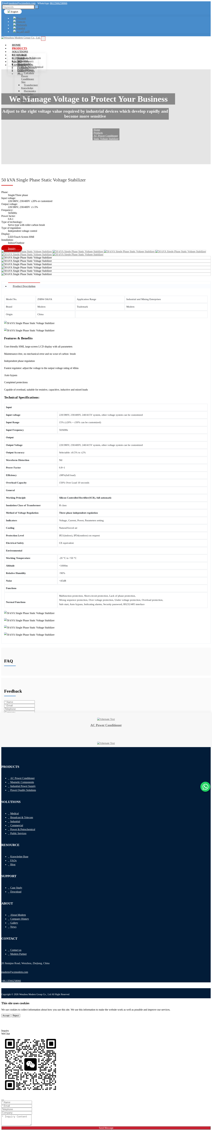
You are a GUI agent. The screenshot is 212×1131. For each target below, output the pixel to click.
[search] (36, 7)
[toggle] (43, 38)
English (14, 12)
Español (20, 28)
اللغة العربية (23, 31)
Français (20, 21)
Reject (16, 1015)
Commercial (16, 825)
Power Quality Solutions (23, 790)
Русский (21, 18)
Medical (21, 55)
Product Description (24, 286)
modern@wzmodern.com (22, 3)
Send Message (106, 1128)
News (20, 73)
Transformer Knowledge (29, 86)
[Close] (2, 1100)
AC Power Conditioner (22, 778)
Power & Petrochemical (22, 829)
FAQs (13, 860)
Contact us (23, 68)
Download (15, 891)
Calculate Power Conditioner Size (27, 77)
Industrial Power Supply (23, 786)
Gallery (14, 922)
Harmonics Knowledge (28, 92)
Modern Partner (26, 71)
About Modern (25, 64)
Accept (6, 1015)
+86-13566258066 (11, 980)
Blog (12, 864)
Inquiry (12, 248)
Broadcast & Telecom (21, 817)
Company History (19, 918)
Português (21, 25)
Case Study (23, 61)
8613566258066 (58, 3)
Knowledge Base (26, 58)
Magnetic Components (22, 782)
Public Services (18, 833)
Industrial (15, 821)
